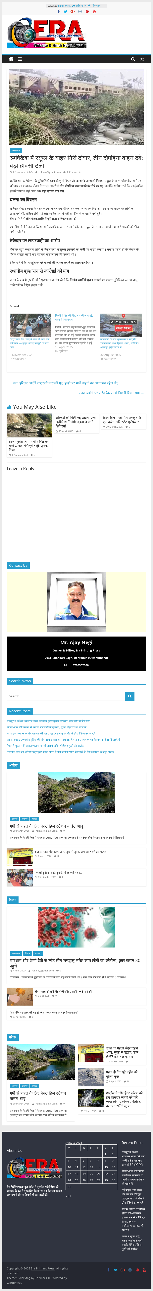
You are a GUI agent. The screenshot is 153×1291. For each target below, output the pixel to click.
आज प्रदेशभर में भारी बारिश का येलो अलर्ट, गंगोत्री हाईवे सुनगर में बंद (28, 445)
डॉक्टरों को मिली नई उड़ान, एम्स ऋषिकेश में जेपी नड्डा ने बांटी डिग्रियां (76, 421)
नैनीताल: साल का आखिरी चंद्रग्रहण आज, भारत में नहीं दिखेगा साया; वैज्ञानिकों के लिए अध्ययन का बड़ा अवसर (60, 752)
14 (98, 1167)
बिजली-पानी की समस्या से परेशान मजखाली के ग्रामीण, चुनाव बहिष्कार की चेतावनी (46, 727)
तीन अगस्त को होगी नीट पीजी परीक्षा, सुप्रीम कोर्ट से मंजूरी (63, 991)
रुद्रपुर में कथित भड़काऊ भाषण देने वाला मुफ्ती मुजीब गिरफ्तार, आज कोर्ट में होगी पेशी (48, 721)
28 (98, 1180)
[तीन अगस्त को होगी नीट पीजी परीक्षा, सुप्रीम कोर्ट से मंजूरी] (20, 990)
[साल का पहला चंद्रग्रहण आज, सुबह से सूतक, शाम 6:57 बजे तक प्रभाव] (20, 850)
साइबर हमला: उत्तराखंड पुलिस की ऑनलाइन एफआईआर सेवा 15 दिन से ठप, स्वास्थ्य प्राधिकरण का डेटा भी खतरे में (63, 739)
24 (69, 1180)
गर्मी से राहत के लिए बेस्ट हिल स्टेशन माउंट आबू (46, 826)
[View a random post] (141, 59)
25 (76, 1180)
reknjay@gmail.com (50, 172)
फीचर (34, 819)
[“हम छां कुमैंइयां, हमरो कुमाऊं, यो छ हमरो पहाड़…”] (20, 871)
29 (106, 1180)
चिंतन (27, 953)
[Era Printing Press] (11, 59)
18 (76, 1174)
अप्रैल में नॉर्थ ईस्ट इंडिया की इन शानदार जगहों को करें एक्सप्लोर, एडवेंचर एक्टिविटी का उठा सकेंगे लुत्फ (124, 1099)
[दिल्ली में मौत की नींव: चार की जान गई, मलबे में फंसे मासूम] (78, 333)
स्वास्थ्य (38, 953)
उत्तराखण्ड (16, 150)
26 (84, 1180)
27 (91, 1180)
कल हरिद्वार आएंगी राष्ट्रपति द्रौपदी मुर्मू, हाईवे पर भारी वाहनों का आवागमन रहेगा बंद (63, 383)
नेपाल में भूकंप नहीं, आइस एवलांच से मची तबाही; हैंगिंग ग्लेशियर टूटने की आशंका (45, 746)
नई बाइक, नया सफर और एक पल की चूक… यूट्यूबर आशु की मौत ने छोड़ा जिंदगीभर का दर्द (51, 733)
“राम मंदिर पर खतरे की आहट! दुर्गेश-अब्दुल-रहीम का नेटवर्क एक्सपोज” (44, 1012)
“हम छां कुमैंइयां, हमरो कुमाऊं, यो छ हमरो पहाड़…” (59, 872)
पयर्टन (24, 819)
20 (91, 1174)
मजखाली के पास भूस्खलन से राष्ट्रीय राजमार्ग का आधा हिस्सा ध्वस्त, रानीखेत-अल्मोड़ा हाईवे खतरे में (119, 343)
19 (84, 1174)
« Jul (68, 1196)
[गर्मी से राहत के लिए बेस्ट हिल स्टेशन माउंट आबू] (76, 774)
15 (106, 1167)
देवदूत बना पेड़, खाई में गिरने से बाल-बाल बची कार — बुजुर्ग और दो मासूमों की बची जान (29, 343)
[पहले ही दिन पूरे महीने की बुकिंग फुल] (91, 1070)
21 (98, 1174)
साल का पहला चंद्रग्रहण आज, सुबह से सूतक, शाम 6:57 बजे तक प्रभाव (71, 852)
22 (106, 1174)
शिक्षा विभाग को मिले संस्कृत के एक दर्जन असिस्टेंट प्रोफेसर (122, 419)
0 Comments (74, 172)
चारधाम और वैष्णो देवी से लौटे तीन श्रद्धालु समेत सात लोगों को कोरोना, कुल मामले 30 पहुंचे (75, 962)
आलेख (14, 819)
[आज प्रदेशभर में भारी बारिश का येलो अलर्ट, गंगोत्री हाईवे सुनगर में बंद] (29, 416)
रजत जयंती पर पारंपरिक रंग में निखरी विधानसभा (111, 392)
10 (69, 1167)
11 (76, 1167)
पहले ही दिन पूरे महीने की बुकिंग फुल (121, 1074)
